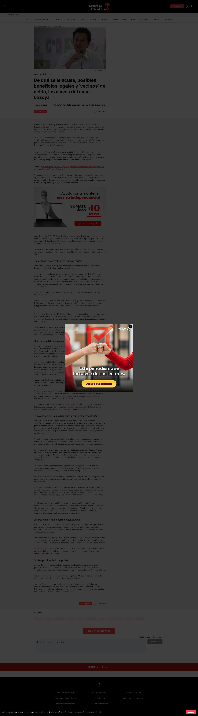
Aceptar (191, 712)
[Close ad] (130, 326)
